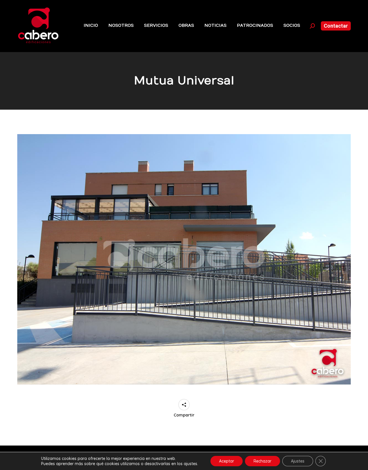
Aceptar (226, 461)
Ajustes (297, 461)
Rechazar (262, 461)
